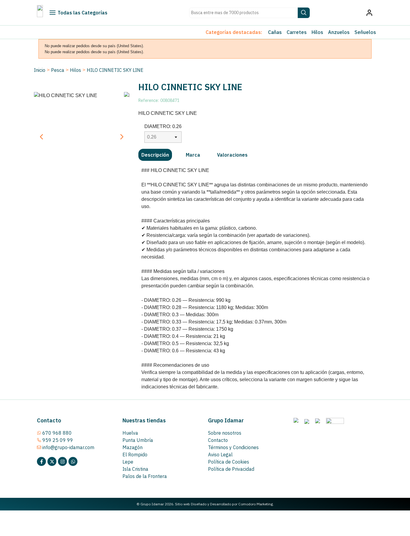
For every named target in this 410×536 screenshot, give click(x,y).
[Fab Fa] (72, 461)
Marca (193, 155)
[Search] (304, 13)
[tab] (155, 155)
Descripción (155, 155)
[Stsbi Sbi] (41, 461)
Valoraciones (232, 155)
